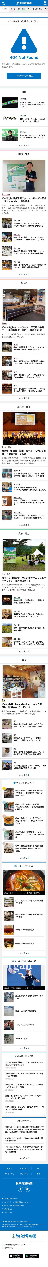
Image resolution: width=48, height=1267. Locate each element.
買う (29, 9)
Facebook (20, 1189)
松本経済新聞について (11, 1199)
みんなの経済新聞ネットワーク (24, 1236)
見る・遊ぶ (21, 9)
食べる (13, 9)
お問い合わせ (8, 1209)
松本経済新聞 (24, 3)
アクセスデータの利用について (14, 1205)
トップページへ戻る (24, 75)
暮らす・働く (37, 9)
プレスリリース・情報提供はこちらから (17, 1202)
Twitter (27, 1189)
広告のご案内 (8, 1212)
